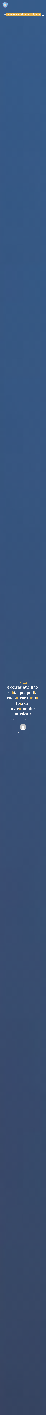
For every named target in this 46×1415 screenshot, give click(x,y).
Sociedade (22, 682)
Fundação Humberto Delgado (22, 14)
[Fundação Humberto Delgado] (5, 5)
